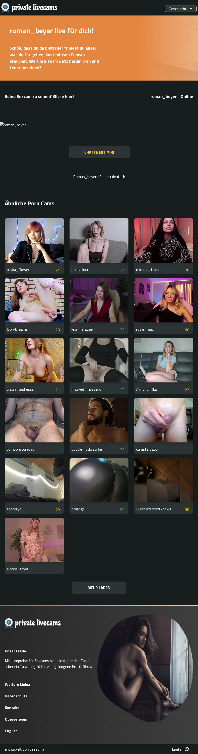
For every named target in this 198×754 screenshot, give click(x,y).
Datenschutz (16, 696)
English (11, 731)
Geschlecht (178, 9)
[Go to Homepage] (29, 8)
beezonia (37, 749)
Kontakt (12, 707)
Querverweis (16, 719)
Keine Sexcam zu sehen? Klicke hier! (39, 96)
